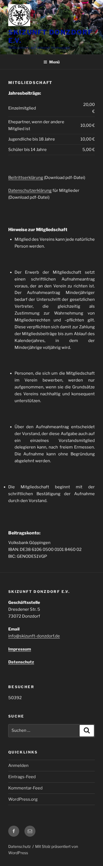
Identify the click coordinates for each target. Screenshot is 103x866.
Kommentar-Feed (25, 788)
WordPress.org (23, 799)
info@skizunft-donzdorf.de (34, 636)
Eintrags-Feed (22, 776)
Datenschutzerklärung (30, 190)
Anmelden (18, 765)
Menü (54, 62)
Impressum (19, 649)
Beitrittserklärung (25, 177)
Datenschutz (21, 662)
